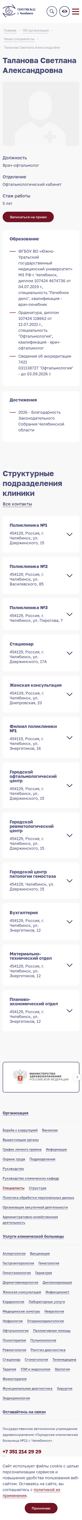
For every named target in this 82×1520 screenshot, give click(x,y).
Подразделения (42, 1159)
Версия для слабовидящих (64, 11)
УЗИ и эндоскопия (35, 1369)
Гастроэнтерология (18, 1263)
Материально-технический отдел (31, 964)
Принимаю (41, 1508)
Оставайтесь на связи (24, 1411)
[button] (4, 1077)
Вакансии (50, 1130)
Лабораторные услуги (47, 1302)
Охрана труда (14, 1159)
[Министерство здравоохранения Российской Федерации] (40, 1077)
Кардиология (13, 1302)
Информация (56, 1149)
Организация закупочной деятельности (35, 1207)
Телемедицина (64, 1359)
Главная (10, 30)
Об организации (36, 30)
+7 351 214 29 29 (22, 1451)
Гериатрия (43, 1273)
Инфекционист (57, 1292)
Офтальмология (16, 1330)
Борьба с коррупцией (20, 1130)
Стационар (28, 652)
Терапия (9, 1369)
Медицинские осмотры (21, 1311)
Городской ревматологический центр (32, 835)
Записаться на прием (28, 217)
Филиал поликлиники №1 (33, 737)
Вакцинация (40, 1253)
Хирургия (64, 1388)
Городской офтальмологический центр (33, 785)
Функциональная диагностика (27, 1388)
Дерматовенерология (20, 1282)
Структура (37, 1188)
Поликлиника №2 (29, 575)
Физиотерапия (15, 1379)
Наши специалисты (19, 39)
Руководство (13, 1169)
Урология (62, 1369)
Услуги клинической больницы (33, 1236)
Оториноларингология (45, 1321)
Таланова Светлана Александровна (32, 47)
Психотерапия (14, 1340)
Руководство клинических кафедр (31, 1178)
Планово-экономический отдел (34, 1010)
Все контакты (17, 503)
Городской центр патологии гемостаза (33, 880)
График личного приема (22, 1149)
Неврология (54, 1311)
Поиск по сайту (52, 11)
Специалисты (13, 1188)
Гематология (48, 1263)
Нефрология (13, 1321)
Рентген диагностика (48, 1350)
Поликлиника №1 (28, 533)
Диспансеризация (57, 1282)
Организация (15, 1112)
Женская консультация (36, 693)
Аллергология (14, 1253)
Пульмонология (43, 1340)
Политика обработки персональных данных (38, 1197)
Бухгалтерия (27, 921)
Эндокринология (16, 1398)
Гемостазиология (17, 1273)
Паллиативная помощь (52, 1330)
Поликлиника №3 (36, 614)
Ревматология (14, 1350)
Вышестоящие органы (21, 1140)
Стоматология (36, 1359)
